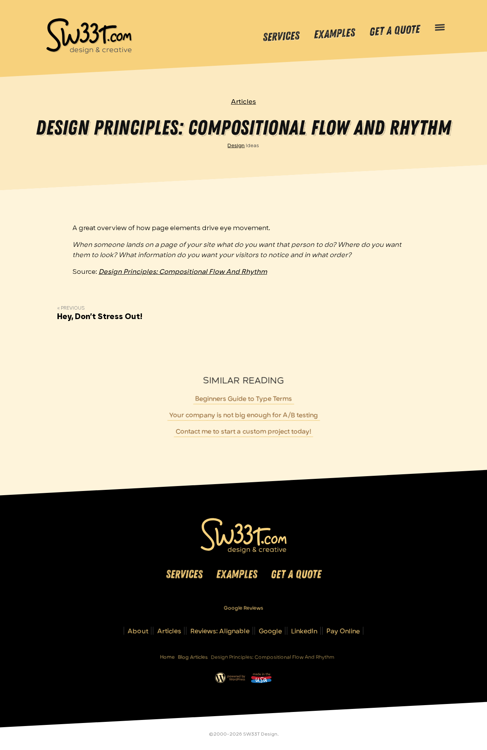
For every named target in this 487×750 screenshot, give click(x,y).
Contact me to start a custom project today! (243, 431)
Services (281, 36)
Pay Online (343, 631)
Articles (243, 101)
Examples (334, 34)
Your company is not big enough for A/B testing (243, 415)
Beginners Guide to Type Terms (243, 398)
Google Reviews (243, 608)
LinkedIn (304, 631)
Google (270, 631)
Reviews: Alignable (220, 631)
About (138, 631)
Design (236, 145)
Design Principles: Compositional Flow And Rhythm (183, 271)
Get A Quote (394, 30)
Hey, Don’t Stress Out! (99, 316)
